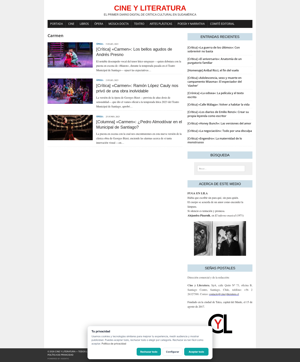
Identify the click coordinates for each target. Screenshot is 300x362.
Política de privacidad (60, 355)
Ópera (98, 24)
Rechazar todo (148, 351)
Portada (56, 24)
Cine (71, 24)
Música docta (119, 24)
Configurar (172, 351)
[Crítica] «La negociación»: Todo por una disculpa (220, 131)
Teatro (139, 24)
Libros (84, 24)
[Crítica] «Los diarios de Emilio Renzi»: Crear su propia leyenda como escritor (218, 114)
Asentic (65, 359)
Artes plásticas (161, 24)
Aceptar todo (196, 351)
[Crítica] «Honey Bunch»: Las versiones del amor (219, 123)
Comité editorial (222, 24)
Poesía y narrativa (191, 24)
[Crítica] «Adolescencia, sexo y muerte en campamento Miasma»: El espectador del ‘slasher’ (215, 82)
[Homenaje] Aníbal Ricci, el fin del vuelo (213, 70)
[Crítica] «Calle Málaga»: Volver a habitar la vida (218, 104)
